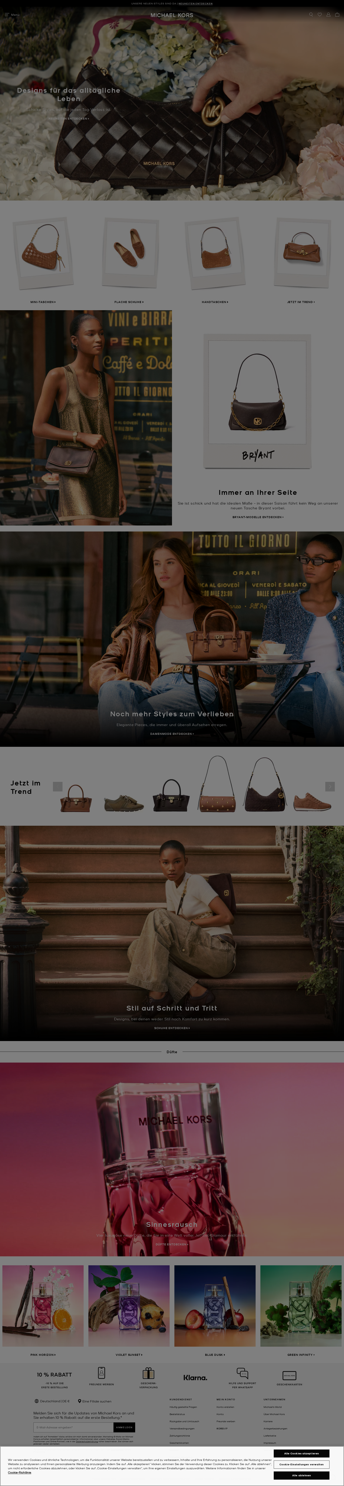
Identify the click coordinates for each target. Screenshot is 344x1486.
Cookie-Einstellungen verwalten (302, 1464)
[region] (172, 1466)
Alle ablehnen (301, 1475)
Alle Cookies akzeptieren (301, 1453)
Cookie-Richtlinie (19, 1472)
